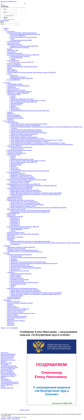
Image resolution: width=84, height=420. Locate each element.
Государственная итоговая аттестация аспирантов (24, 282)
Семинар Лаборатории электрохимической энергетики (25, 129)
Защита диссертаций (13, 307)
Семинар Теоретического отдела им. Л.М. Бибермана (25, 125)
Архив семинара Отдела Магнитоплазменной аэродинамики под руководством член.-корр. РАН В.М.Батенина (41, 144)
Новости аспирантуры (16, 278)
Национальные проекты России (16, 317)
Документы (7, 245)
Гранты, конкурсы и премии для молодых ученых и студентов (27, 100)
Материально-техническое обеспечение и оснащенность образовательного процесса (34, 263)
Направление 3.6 (15, 225)
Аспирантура (11, 272)
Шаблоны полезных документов (19, 47)
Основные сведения (16, 256)
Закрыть (3, 5)
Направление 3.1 (15, 217)
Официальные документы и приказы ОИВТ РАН (24, 46)
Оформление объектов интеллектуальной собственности (23, 234)
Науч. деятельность (9, 121)
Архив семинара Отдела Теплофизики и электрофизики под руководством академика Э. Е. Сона (37, 143)
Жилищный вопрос (15, 104)
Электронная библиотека (14, 197)
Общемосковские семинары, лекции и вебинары (24, 137)
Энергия (12, 59)
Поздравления (11, 52)
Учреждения (13, 75)
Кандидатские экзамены (17, 281)
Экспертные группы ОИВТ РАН (16, 153)
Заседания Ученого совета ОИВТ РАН (21, 147)
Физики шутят (11, 69)
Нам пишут (10, 322)
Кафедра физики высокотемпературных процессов (24, 190)
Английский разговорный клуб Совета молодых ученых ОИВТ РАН (29, 110)
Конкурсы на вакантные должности (17, 316)
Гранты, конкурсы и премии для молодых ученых (21, 313)
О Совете (13, 96)
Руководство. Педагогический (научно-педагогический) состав (28, 262)
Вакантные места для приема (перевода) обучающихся (25, 267)
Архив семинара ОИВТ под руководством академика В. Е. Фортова (29, 141)
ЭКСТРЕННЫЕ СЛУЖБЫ (14, 84)
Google (12, 38)
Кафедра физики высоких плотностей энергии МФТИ (25, 191)
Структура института (13, 43)
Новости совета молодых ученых (16, 310)
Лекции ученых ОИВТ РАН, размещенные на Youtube (22, 66)
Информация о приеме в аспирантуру (21, 273)
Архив (12, 287)
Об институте (11, 31)
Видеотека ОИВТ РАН (13, 79)
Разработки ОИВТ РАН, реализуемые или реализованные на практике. (30, 241)
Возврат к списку (25, 410)
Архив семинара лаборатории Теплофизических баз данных (27, 138)
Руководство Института (14, 41)
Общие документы (15, 275)
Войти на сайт (5, 20)
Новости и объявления (13, 63)
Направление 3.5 (15, 223)
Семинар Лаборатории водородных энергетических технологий (28, 132)
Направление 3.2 (15, 219)
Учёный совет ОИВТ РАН (14, 146)
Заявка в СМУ (14, 107)
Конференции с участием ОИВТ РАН (21, 175)
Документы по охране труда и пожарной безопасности (22, 250)
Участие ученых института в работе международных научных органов (30, 210)
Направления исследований (15, 216)
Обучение (6, 253)
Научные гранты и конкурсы (15, 311)
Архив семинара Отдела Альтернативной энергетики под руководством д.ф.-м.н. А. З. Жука (36, 140)
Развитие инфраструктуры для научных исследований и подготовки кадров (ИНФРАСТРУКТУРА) (38, 207)
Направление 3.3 (15, 220)
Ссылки (9, 74)
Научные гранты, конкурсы (15, 198)
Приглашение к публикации (15, 237)
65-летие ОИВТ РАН (13, 60)
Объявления (7, 300)
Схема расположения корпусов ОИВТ (21, 40)
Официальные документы (14, 44)
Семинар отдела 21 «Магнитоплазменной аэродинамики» (26, 131)
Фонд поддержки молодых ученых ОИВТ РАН (23, 101)
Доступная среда (15, 269)
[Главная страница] (25, 3)
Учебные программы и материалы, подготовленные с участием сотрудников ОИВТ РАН (35, 194)
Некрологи (10, 119)
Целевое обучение (15, 276)
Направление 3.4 (15, 222)
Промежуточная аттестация (18, 284)
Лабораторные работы (16, 195)
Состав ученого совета (16, 148)
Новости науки (11, 215)
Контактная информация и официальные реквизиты (22, 32)
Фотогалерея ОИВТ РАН (14, 65)
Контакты (13, 106)
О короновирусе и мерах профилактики (18, 85)
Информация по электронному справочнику (19, 91)
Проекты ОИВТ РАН (13, 213)
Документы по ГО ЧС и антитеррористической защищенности (24, 251)
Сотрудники (7, 82)
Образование (14, 260)
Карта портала (16, 418)
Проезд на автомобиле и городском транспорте (23, 37)
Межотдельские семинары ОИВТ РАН (21, 135)
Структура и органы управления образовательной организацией (28, 257)
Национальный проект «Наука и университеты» (20, 200)
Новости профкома (12, 314)
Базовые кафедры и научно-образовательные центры (22, 288)
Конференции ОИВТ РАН (17, 173)
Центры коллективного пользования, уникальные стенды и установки (27, 179)
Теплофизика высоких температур (20, 56)
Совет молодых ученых (13, 94)
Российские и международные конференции (22, 178)
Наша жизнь (10, 113)
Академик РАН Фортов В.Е (15, 53)
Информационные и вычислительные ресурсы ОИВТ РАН (23, 184)
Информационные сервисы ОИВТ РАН (21, 78)
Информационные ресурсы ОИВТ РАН (21, 187)
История (9, 49)
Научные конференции (13, 172)
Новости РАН (11, 235)
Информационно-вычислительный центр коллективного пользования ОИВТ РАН (33, 185)
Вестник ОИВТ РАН (16, 57)
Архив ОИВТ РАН (12, 71)
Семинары (10, 304)
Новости (12, 97)
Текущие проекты (15, 109)
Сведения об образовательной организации (19, 254)
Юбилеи (9, 68)
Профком (9, 112)
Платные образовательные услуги (20, 264)
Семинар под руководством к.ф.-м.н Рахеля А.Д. (24, 134)
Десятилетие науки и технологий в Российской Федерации (27, 204)
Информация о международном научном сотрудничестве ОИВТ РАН (29, 212)
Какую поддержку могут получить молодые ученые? (25, 203)
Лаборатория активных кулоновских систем (22, 206)
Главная (6, 28)
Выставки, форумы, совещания (16, 320)
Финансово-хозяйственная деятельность (21, 266)
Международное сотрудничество (16, 209)
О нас (5, 30)
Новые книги (11, 238)
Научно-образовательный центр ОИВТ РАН (19, 188)
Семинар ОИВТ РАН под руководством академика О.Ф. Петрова (28, 123)
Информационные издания (18, 77)
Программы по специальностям (19, 279)
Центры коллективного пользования (20, 181)
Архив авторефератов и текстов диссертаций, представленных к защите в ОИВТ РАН (31, 72)
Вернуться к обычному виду (9, 1)
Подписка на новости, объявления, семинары (20, 303)
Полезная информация (16, 103)
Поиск (9, 418)
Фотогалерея (10, 323)
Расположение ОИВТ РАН (18, 35)
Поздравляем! (14, 327)
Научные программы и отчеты (15, 232)
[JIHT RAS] (3, 22)
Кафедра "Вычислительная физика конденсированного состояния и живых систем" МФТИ (36, 193)
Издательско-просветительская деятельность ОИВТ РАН (23, 54)
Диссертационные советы (14, 151)
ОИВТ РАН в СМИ (12, 50)
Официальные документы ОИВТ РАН (18, 93)
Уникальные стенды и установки (19, 182)
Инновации (10, 240)
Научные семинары (12, 122)
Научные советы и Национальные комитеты (19, 150)
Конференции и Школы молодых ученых (22, 99)
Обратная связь (11, 87)
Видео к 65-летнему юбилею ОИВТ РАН (21, 62)
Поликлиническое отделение (15, 118)
